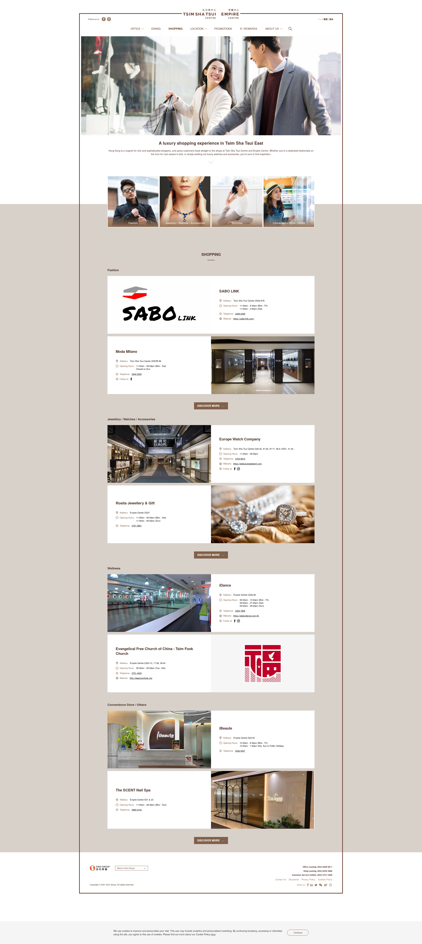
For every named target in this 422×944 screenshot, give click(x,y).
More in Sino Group (126, 868)
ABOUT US (272, 29)
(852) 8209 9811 (324, 866)
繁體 (326, 19)
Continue (298, 932)
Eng (320, 19)
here (213, 934)
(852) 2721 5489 (324, 874)
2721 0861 (137, 525)
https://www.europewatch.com (247, 463)
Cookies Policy (325, 879)
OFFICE (135, 29)
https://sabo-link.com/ (243, 318)
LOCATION (196, 29)
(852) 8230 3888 (324, 870)
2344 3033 (137, 374)
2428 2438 (240, 313)
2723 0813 (240, 458)
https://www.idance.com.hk (246, 615)
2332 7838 (240, 610)
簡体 (331, 19)
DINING (156, 29)
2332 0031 (240, 750)
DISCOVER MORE (208, 406)
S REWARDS (248, 29)
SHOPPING (175, 29)
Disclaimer (294, 879)
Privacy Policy (308, 879)
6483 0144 (137, 809)
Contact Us (280, 879)
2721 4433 (137, 673)
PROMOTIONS (223, 29)
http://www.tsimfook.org (141, 678)
